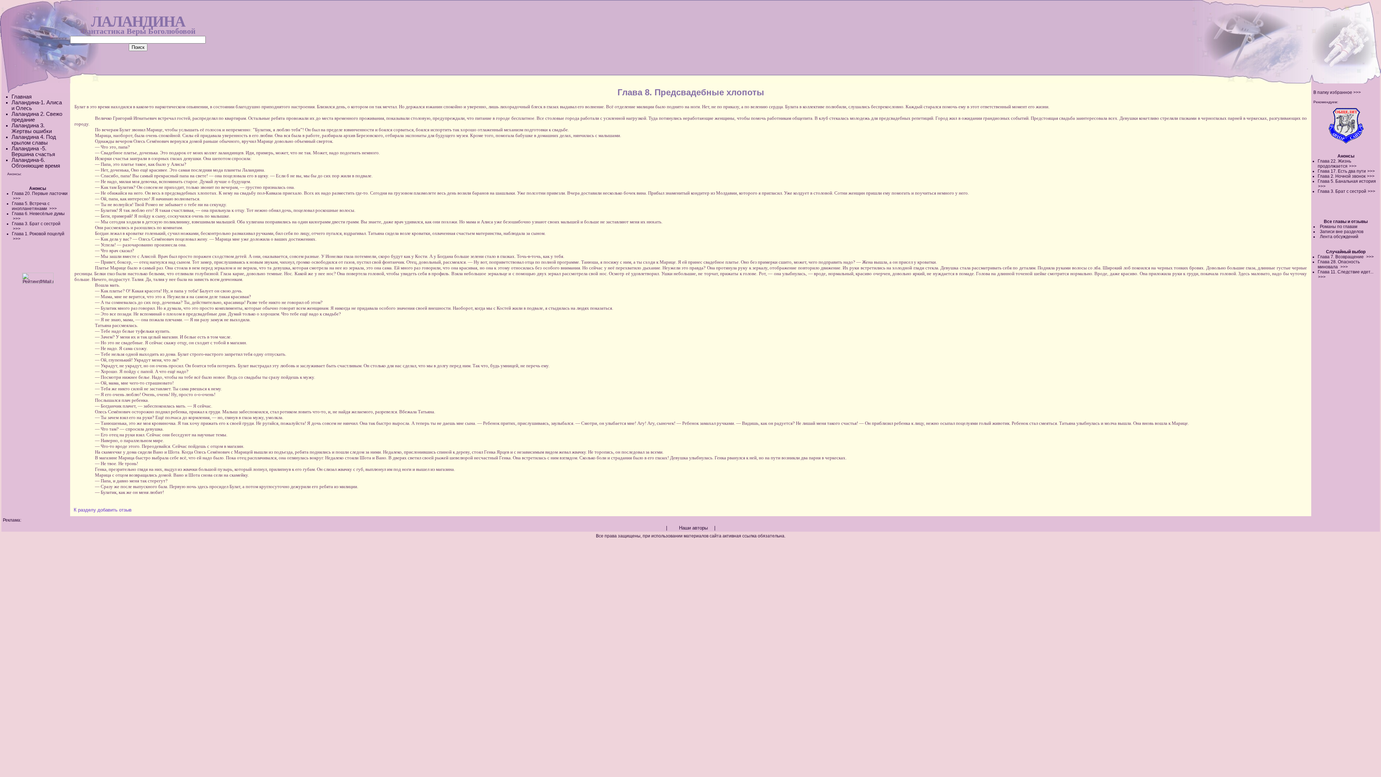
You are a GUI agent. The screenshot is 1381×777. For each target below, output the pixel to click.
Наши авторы (693, 528)
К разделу (85, 510)
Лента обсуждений (1339, 236)
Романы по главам (1338, 226)
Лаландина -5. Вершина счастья (33, 151)
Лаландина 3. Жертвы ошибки (32, 128)
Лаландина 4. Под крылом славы (34, 140)
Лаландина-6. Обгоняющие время (36, 163)
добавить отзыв (114, 510)
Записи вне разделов (1341, 231)
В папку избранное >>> (1337, 92)
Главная (22, 97)
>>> (1353, 166)
